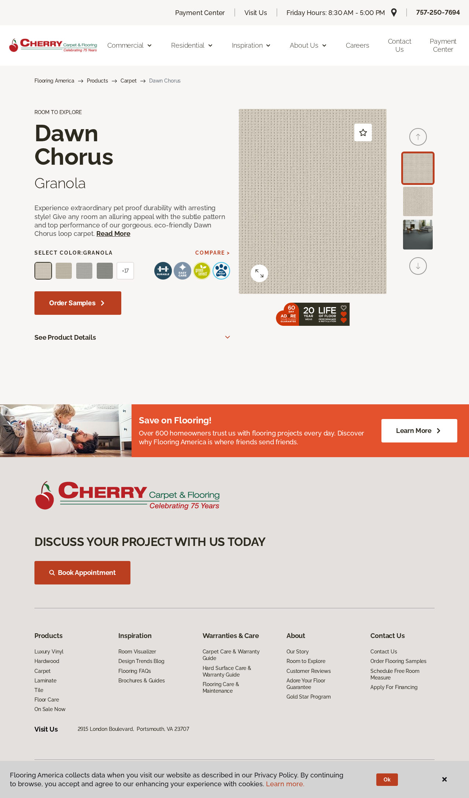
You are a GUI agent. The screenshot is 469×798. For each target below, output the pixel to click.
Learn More (414, 430)
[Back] (418, 137)
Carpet (129, 81)
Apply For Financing (393, 687)
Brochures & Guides (141, 681)
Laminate (45, 681)
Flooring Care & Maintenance (221, 687)
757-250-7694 (438, 12)
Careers (357, 45)
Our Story (298, 652)
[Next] (418, 266)
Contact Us (399, 45)
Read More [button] (113, 233)
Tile (38, 690)
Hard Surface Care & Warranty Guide (227, 671)
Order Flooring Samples (398, 661)
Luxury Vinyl (48, 652)
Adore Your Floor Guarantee (306, 684)
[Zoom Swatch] (259, 273)
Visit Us (255, 13)
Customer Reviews (309, 671)
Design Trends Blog (141, 661)
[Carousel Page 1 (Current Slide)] (418, 168)
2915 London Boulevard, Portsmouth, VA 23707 (133, 729)
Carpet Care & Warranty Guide (231, 655)
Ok (387, 780)
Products (97, 81)
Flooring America (54, 81)
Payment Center (200, 13)
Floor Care (46, 700)
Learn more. (285, 784)
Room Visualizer (137, 652)
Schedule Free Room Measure (394, 674)
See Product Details (65, 337)
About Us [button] (304, 45)
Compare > (212, 253)
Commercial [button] (125, 45)
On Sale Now (49, 709)
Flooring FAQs (134, 671)
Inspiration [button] (247, 45)
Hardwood (46, 661)
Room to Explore (306, 661)
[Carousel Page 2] (418, 201)
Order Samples (72, 303)
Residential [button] (187, 45)
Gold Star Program (309, 697)
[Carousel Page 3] (418, 234)
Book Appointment (87, 572)
